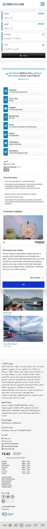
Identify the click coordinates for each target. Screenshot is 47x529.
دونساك (16, 371)
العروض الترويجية (7, 408)
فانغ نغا (32, 374)
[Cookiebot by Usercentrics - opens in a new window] (34, 242)
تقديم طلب (7, 438)
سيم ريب (18, 374)
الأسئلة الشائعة (6, 410)
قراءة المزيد (7, 315)
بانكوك (17, 366)
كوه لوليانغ (10, 382)
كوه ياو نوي (20, 384)
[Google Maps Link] (3, 501)
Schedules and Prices (21, 405)
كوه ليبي (24, 382)
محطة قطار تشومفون (8, 390)
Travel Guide (15, 410)
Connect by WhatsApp (11, 446)
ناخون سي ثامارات (7, 398)
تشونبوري (12, 369)
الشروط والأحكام (35, 410)
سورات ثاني (5, 374)
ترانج (42, 366)
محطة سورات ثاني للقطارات (25, 387)
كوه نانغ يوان (5, 384)
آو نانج (3, 366)
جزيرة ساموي (27, 369)
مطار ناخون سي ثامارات (9, 395)
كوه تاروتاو (30, 377)
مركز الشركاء (6, 430)
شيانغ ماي (26, 374)
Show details (35, 278)
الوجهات (10, 405)
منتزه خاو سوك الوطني (24, 395)
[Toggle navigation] (43, 4)
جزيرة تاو (18, 369)
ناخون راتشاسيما (37, 395)
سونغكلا (12, 374)
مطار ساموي (5, 392)
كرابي (11, 377)
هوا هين (22, 398)
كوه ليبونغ (18, 382)
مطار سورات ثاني (15, 392)
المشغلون (27, 408)
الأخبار (21, 408)
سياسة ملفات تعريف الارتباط (21, 413)
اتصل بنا (4, 415)
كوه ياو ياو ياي (29, 384)
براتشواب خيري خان (26, 366)
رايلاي (22, 371)
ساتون (31, 371)
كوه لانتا (4, 382)
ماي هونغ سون (11, 387)
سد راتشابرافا (39, 371)
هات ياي (16, 398)
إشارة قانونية (24, 410)
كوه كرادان (30, 379)
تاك (34, 366)
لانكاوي (4, 387)
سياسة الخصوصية (7, 413)
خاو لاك (11, 371)
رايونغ (26, 371)
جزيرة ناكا (5, 371)
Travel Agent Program (24, 430)
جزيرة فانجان (36, 369)
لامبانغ (36, 384)
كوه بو (16, 377)
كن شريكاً (14, 430)
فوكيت (37, 374)
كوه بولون (23, 377)
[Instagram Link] (12, 497)
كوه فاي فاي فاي (21, 379)
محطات (31, 405)
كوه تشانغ (37, 377)
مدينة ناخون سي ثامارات (35, 390)
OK (23, 284)
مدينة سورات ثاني (21, 390)
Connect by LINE (9, 449)
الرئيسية (4, 405)
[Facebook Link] (3, 497)
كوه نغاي (13, 384)
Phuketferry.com (7, 423)
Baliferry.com (17, 423)
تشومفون (5, 369)
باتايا (12, 366)
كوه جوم (4, 379)
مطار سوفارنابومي (27, 392)
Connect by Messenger (11, 443)
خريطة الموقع (35, 413)
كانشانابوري (5, 377)
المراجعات (35, 408)
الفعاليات (15, 408)
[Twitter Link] (8, 497)
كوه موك (36, 382)
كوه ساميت (11, 379)
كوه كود (37, 379)
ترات (38, 366)
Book (6, 170)
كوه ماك (30, 382)
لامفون (41, 384)
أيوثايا (8, 366)
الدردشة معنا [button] (7, 441)
